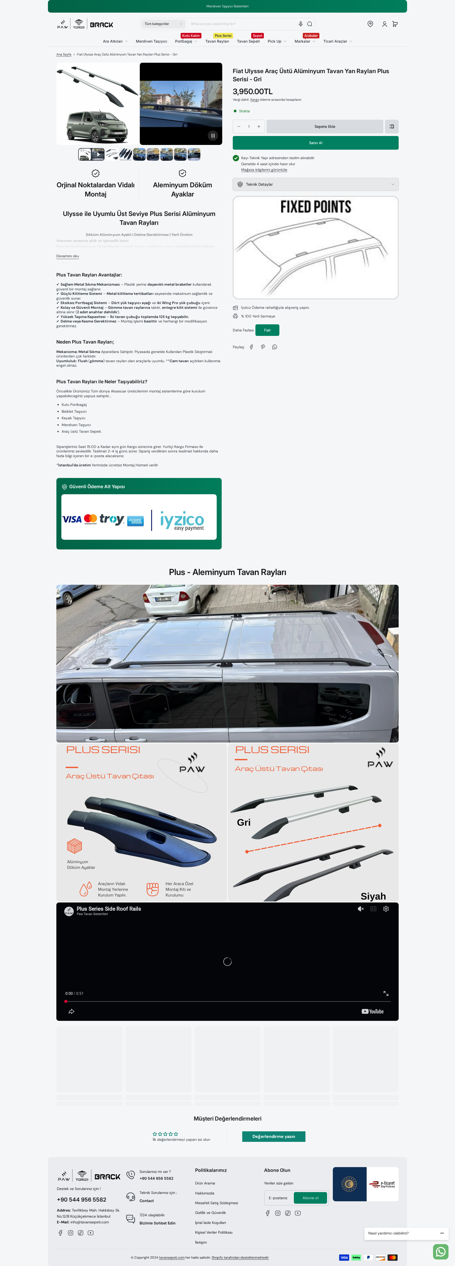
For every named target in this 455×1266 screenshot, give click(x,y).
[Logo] (85, 24)
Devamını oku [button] (67, 256)
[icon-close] (442, 1233)
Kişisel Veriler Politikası (214, 1232)
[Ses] (300, 24)
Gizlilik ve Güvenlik (210, 1212)
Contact (147, 1200)
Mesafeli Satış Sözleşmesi (216, 1203)
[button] (163, 24)
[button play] (213, 135)
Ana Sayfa (63, 54)
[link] (335, 41)
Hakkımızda (204, 1193)
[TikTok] (80, 1233)
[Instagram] (70, 1233)
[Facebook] (60, 1233)
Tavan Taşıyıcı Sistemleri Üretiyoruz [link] (237, 6)
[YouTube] (90, 1233)
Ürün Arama (205, 1183)
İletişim (201, 1242)
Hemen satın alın (315, 142)
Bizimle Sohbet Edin (158, 1223)
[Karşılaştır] (392, 126)
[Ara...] (309, 24)
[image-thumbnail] (84, 154)
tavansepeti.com (172, 1257)
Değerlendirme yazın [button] (274, 1136)
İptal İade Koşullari (210, 1222)
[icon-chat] (441, 1252)
